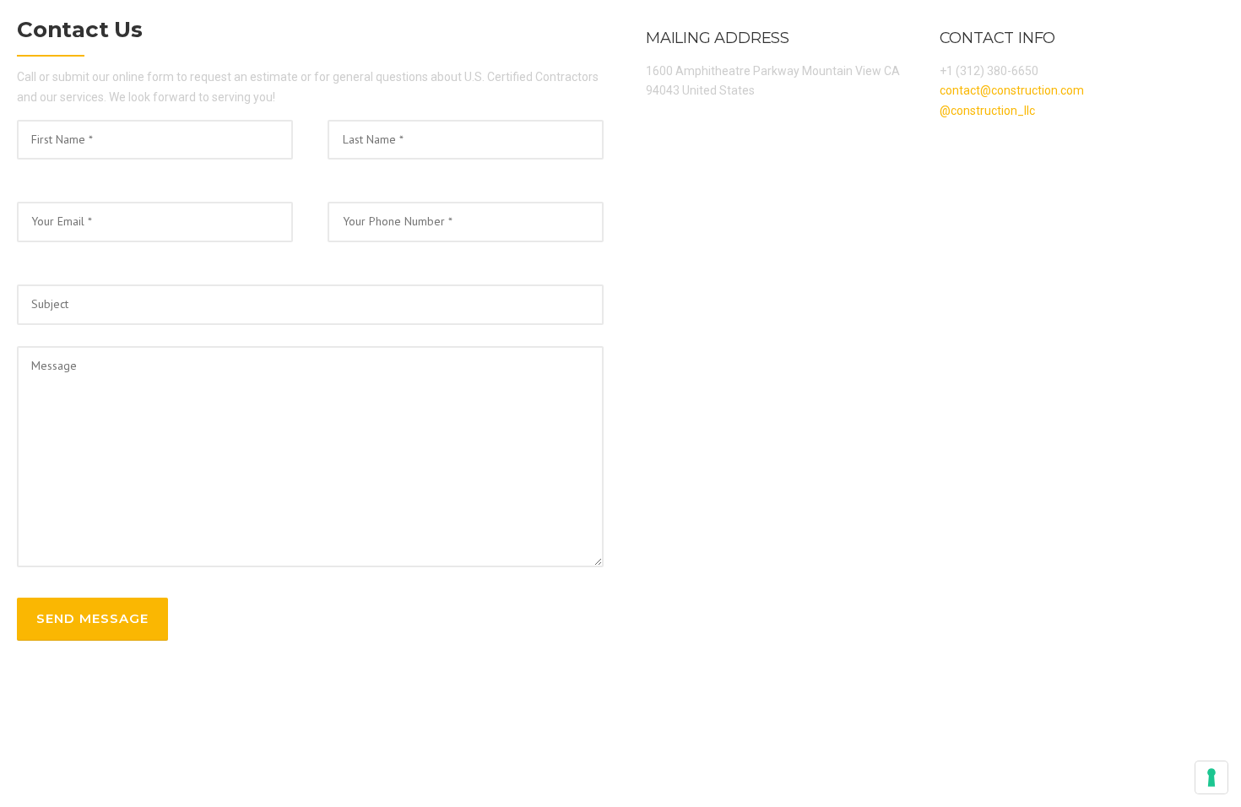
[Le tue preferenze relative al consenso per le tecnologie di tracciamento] (1211, 777)
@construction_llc (987, 110)
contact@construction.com (1012, 90)
